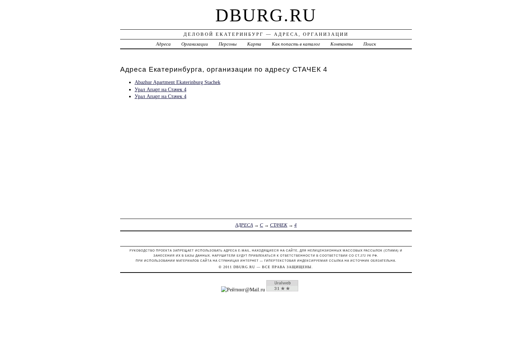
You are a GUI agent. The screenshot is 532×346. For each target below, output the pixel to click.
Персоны (228, 44)
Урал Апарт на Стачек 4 (160, 89)
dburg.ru (266, 15)
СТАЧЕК (278, 225)
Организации (194, 44)
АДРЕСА (244, 225)
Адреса (163, 44)
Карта (254, 44)
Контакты (341, 44)
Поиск (369, 44)
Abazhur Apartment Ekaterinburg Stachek (177, 82)
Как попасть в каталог (296, 44)
